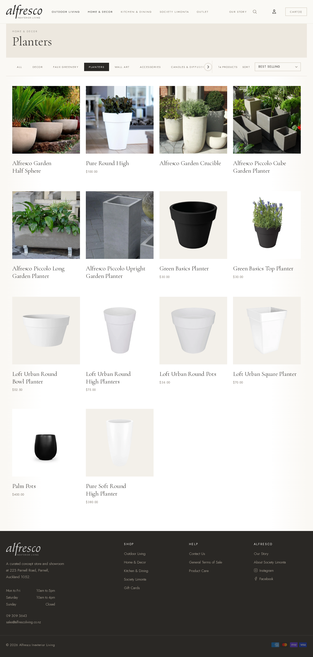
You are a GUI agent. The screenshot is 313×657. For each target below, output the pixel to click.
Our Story (238, 12)
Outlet (203, 12)
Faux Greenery (65, 67)
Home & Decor (100, 12)
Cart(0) (296, 12)
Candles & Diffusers (188, 67)
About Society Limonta (270, 562)
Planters (96, 67)
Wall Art (122, 67)
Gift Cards (132, 588)
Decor (38, 67)
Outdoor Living (66, 12)
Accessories (150, 67)
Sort (246, 67)
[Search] (255, 12)
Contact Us (197, 553)
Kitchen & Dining (136, 12)
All (19, 67)
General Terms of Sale (205, 562)
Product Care (199, 570)
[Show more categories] (208, 67)
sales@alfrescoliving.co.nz (23, 622)
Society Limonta (174, 12)
